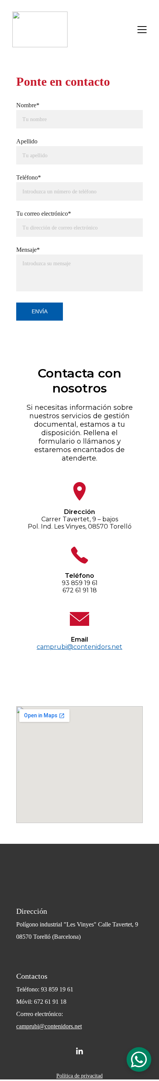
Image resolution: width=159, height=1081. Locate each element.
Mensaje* (28, 249)
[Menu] (142, 29)
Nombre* (27, 105)
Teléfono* (28, 177)
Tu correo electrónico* (43, 213)
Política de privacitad (79, 1076)
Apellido (26, 141)
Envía (39, 311)
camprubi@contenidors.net (49, 1026)
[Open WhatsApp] (139, 1059)
